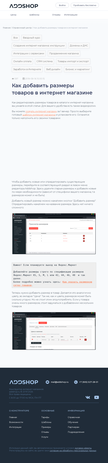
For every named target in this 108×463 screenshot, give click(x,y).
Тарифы (45, 417)
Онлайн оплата (22, 61)
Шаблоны (34, 14)
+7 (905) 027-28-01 (88, 382)
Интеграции (70, 14)
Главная (7, 27)
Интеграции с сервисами (28, 53)
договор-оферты (83, 448)
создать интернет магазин (41, 111)
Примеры (46, 427)
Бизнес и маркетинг (78, 69)
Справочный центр (22, 27)
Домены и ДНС (79, 45)
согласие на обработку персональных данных (73, 450)
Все (15, 37)
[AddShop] (24, 6)
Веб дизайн (53, 69)
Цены (13, 14)
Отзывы (56, 14)
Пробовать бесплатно (84, 5)
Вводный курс (31, 37)
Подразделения (76, 432)
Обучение (73, 422)
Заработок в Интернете (27, 69)
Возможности (16, 422)
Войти (62, 5)
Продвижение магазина (64, 53)
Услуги (44, 437)
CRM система (44, 61)
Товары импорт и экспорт (73, 61)
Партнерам (73, 427)
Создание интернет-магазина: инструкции (39, 45)
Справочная (74, 417)
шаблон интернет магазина (38, 114)
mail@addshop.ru (59, 382)
